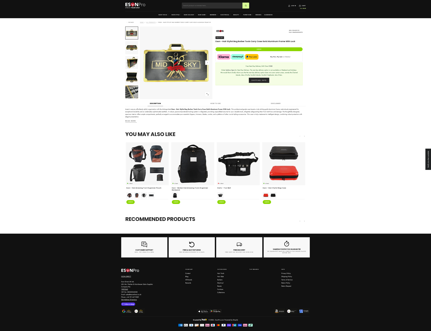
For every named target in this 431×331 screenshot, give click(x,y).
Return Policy (285, 283)
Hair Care (202, 15)
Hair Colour (189, 15)
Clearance (268, 15)
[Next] (304, 136)
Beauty (236, 15)
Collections (221, 292)
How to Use (215, 103)
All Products (151, 22)
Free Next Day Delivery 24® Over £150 (239, 252)
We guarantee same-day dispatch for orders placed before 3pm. (286, 252)
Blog (186, 276)
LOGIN (259, 49)
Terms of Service (286, 280)
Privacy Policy (286, 273)
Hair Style (176, 15)
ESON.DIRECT (126, 276)
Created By (197, 319)
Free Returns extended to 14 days (191, 252)
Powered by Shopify (231, 319)
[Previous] (300, 221)
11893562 (124, 289)
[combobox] (213, 5)
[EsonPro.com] (130, 270)
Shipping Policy (286, 276)
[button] (207, 62)
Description (155, 103)
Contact (187, 273)
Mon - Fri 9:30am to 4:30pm (144, 252)
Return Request (286, 286)
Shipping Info (259, 80)
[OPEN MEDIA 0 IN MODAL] (207, 94)
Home (142, 22)
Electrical (225, 15)
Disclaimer (275, 103)
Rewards (188, 283)
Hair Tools (162, 15)
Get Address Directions (129, 300)
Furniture (247, 15)
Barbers (213, 15)
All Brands (188, 280)
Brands (258, 15)
